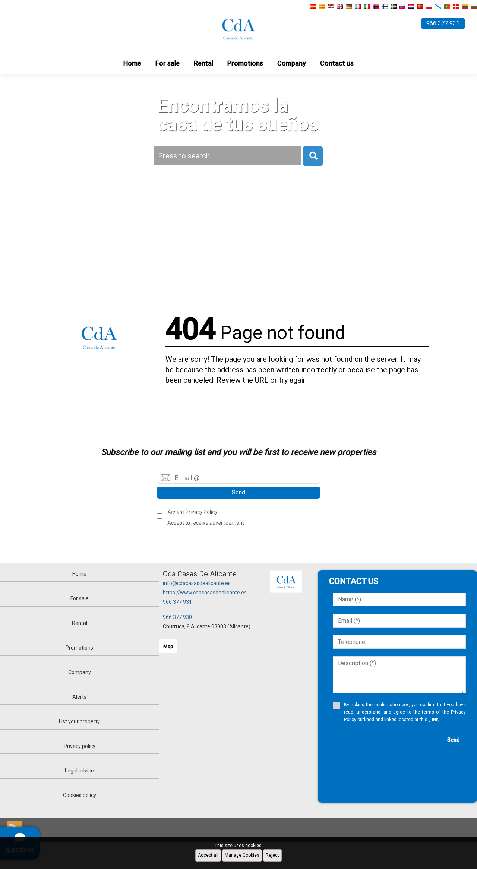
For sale (167, 63)
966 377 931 (177, 602)
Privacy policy (79, 746)
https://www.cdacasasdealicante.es (205, 592)
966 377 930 (177, 617)
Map (168, 646)
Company (291, 63)
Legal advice (79, 771)
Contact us (337, 63)
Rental (203, 63)
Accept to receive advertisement (205, 522)
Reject (272, 855)
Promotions (245, 63)
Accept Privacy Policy (192, 512)
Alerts (79, 697)
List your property (79, 721)
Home (132, 63)
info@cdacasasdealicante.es (197, 583)
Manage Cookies (242, 855)
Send (238, 492)
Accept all (208, 855)
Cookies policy (79, 795)
